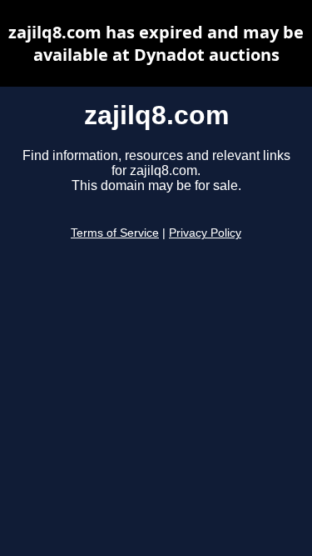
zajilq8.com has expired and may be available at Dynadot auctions (156, 43)
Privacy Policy (205, 233)
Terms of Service (115, 233)
